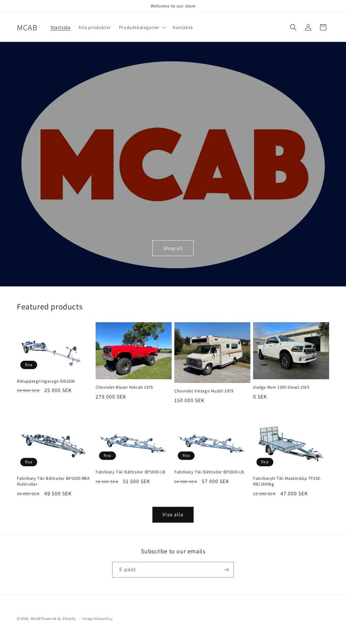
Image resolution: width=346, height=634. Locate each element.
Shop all (173, 248)
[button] (142, 27)
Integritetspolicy (97, 618)
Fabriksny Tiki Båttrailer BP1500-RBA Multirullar (53, 481)
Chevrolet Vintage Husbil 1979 (203, 391)
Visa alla (173, 514)
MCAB (36, 618)
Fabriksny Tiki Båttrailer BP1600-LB (131, 472)
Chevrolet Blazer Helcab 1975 (124, 387)
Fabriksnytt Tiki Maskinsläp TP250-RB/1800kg (287, 481)
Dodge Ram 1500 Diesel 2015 (281, 387)
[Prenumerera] (226, 570)
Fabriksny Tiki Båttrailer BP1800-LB (209, 472)
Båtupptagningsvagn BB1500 (46, 381)
